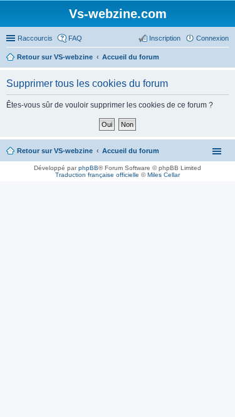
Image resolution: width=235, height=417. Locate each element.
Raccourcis (35, 38)
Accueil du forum (130, 150)
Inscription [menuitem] (164, 38)
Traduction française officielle (97, 174)
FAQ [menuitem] (75, 38)
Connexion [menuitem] (212, 38)
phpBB (88, 167)
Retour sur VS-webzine (55, 150)
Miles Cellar (163, 174)
